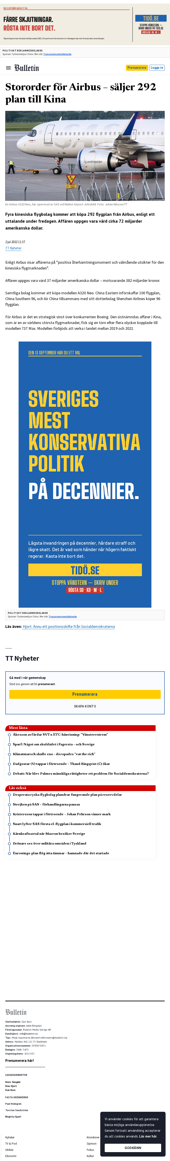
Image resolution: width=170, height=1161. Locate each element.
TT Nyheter (13, 248)
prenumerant (46, 684)
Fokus (90, 1150)
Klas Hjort (11, 1086)
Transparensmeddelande (57, 54)
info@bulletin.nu (28, 1033)
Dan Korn (10, 1090)
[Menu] (8, 68)
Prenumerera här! (19, 1060)
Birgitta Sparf (13, 1116)
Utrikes (9, 1150)
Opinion (92, 1143)
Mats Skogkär (13, 1082)
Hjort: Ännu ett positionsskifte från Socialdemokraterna (68, 626)
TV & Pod (11, 1143)
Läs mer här (147, 1136)
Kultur (90, 1156)
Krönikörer (93, 1137)
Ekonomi (10, 1156)
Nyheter (9, 1137)
